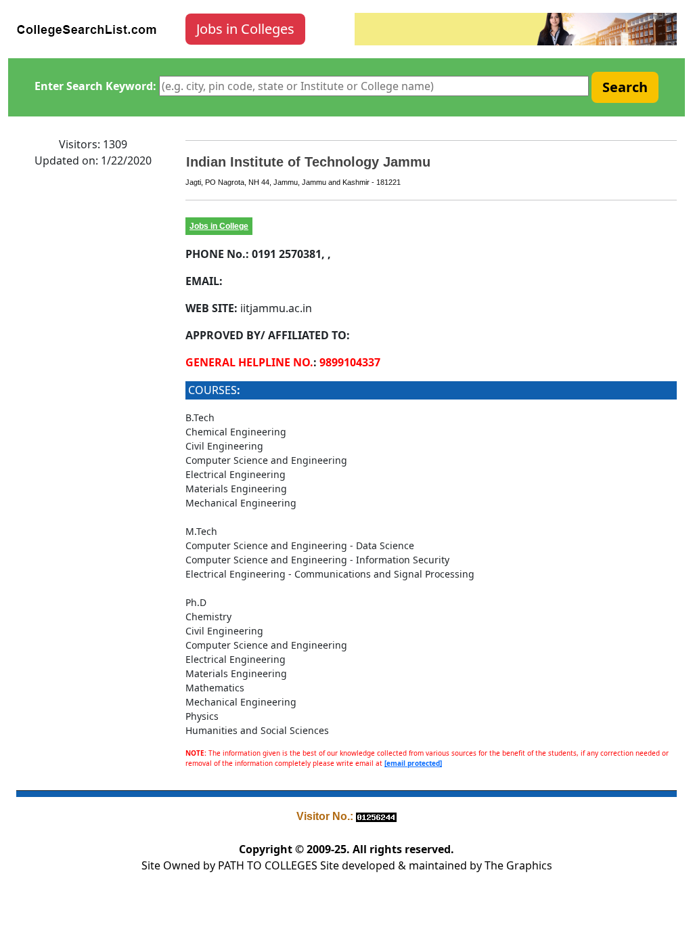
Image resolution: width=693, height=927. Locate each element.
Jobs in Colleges (245, 29)
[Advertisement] (93, 382)
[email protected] (413, 763)
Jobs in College (218, 226)
